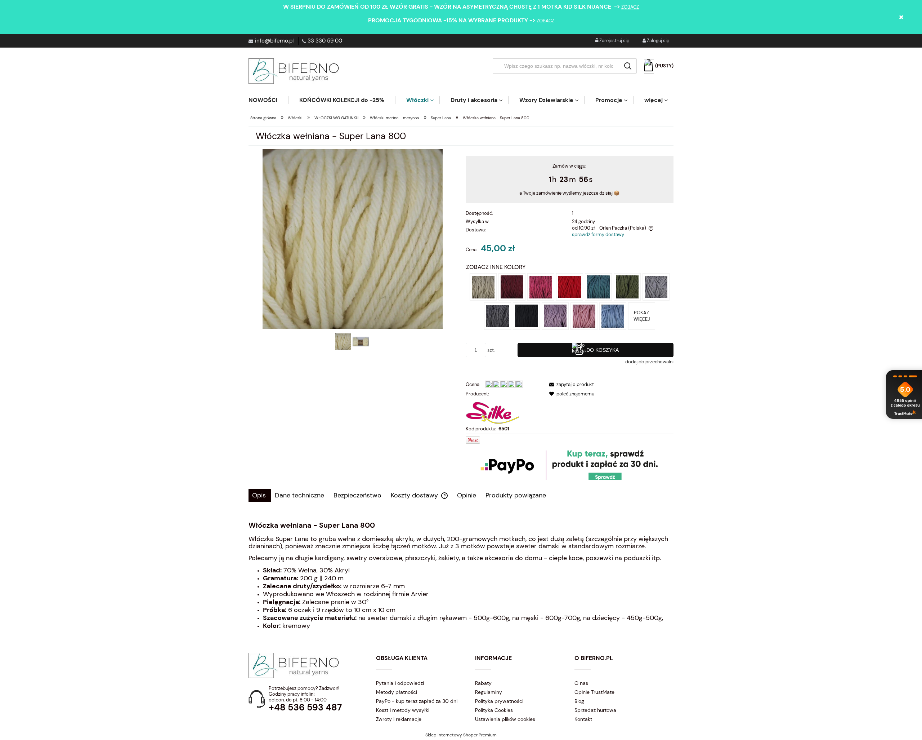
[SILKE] (493, 411)
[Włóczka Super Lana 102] (612, 316)
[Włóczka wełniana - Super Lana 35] (540, 286)
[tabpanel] (461, 575)
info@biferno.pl (274, 40)
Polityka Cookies (494, 710)
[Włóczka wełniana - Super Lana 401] (627, 286)
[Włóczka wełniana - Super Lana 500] (598, 286)
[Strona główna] (294, 71)
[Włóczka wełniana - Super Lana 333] (584, 316)
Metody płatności (396, 692)
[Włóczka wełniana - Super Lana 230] (555, 316)
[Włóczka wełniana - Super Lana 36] (512, 286)
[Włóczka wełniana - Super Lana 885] (656, 286)
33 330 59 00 (325, 40)
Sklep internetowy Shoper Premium (461, 735)
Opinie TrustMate (594, 692)
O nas (581, 683)
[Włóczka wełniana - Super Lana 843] (497, 316)
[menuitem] (268, 100)
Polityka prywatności (499, 701)
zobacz (630, 7)
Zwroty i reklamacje (398, 719)
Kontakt (583, 719)
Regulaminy (488, 692)
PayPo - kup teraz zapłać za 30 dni (416, 701)
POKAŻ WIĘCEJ (642, 316)
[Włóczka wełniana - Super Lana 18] (483, 286)
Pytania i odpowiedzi (400, 683)
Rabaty (483, 683)
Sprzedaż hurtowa (595, 710)
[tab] (260, 495)
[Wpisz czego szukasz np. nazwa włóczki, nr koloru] (628, 66)
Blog (579, 701)
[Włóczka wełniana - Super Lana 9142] (569, 286)
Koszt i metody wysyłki (402, 710)
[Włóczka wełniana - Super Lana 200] (526, 316)
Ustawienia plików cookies (505, 719)
